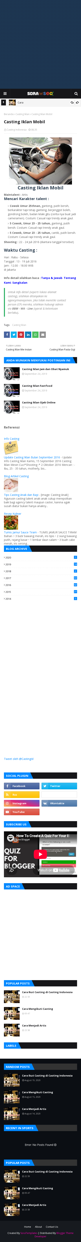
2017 (41, 578)
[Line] (59, 794)
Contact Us (52, 1226)
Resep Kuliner (12, 513)
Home (27, 1226)
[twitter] (59, 786)
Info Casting (11, 439)
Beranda (9, 114)
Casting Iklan (22, 114)
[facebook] (22, 786)
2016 (41, 585)
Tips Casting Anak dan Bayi (21, 495)
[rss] (22, 794)
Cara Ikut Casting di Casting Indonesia (47, 992)
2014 (41, 598)
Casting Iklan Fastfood (37, 385)
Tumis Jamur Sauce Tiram (20, 532)
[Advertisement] (40, 44)
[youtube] (22, 812)
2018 (41, 571)
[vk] (59, 803)
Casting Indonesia (17, 129)
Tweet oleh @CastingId (18, 759)
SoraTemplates (28, 1233)
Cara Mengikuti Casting (37, 1009)
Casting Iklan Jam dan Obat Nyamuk (45, 369)
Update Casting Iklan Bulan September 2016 (32, 457)
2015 (41, 592)
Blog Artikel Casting (16, 476)
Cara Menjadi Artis (34, 1025)
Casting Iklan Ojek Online (38, 402)
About (38, 1226)
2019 (41, 564)
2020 (41, 557)
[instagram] (22, 803)
